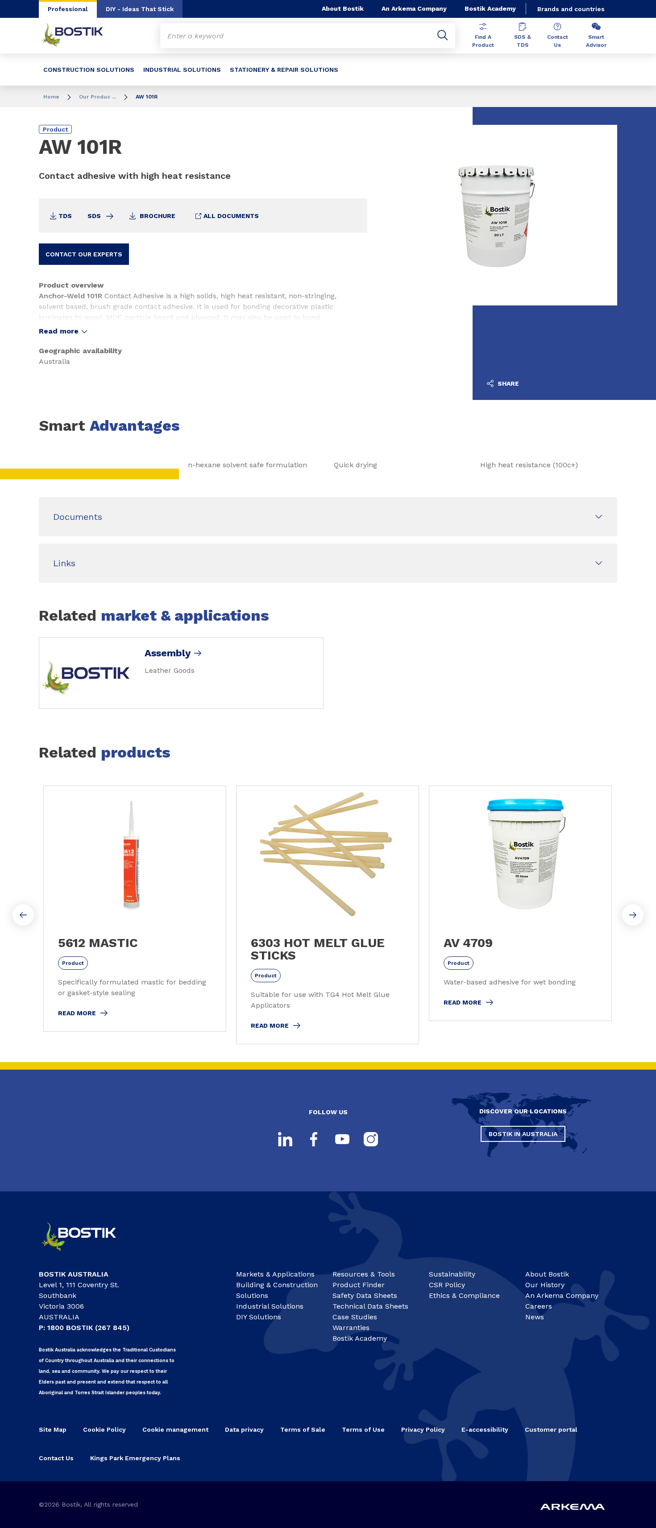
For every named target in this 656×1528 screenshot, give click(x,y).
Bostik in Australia (523, 1133)
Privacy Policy (423, 1429)
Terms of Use (363, 1429)
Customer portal (551, 1429)
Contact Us (557, 41)
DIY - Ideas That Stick (140, 8)
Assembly (168, 653)
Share (507, 383)
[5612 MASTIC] (135, 908)
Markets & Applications (275, 1274)
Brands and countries (571, 8)
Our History (545, 1285)
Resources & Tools (363, 1274)
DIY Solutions (258, 1317)
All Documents (230, 215)
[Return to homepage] (79, 35)
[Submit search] (442, 35)
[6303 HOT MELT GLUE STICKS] (328, 915)
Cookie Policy (104, 1429)
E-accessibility (484, 1429)
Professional (68, 8)
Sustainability (452, 1274)
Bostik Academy (490, 8)
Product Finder (358, 1285)
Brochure (156, 215)
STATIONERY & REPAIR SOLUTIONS (284, 69)
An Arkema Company (414, 8)
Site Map (52, 1429)
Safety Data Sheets (364, 1295)
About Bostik (343, 8)
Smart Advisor (596, 41)
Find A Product (483, 41)
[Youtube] (342, 1139)
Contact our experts (84, 254)
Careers (538, 1306)
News (534, 1317)
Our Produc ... (97, 97)
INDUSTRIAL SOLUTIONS (182, 69)
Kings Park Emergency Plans (135, 1458)
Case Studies (354, 1317)
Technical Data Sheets (370, 1306)
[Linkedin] (285, 1139)
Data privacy (244, 1429)
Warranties (351, 1327)
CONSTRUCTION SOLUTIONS (88, 69)
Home (51, 97)
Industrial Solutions (269, 1306)
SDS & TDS (522, 41)
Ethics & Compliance (464, 1295)
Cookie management (175, 1429)
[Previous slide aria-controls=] (23, 915)
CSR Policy (447, 1285)
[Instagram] (371, 1139)
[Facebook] (314, 1139)
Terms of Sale (302, 1429)
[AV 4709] (520, 903)
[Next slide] (633, 915)
